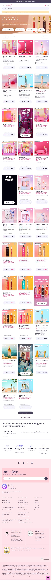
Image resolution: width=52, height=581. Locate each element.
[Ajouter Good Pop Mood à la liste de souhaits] (15, 109)
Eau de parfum (20, 29)
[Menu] (3, 5)
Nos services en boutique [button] (23, 516)
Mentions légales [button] (5, 514)
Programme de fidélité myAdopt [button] (25, 522)
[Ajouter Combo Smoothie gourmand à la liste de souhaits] (15, 244)
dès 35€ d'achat (31, 450)
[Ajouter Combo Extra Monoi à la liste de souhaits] (31, 277)
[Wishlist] (42, 5)
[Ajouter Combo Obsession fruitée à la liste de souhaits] (31, 310)
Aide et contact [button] (21, 507)
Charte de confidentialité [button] (7, 509)
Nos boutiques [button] (21, 500)
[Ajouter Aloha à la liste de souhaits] (47, 75)
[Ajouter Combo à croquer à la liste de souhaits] (15, 310)
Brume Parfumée (32, 29)
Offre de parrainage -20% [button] (23, 512)
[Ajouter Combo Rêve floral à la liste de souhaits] (31, 244)
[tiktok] (23, 463)
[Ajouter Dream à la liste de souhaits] (47, 41)
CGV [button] (3, 516)
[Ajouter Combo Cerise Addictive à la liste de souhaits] (15, 277)
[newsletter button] (46, 478)
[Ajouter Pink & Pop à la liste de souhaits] (31, 41)
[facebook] (28, 463)
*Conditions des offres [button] (23, 502)
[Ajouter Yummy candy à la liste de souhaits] (15, 75)
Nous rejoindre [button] (5, 522)
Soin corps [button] (36, 502)
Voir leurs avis (5, 492)
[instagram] (19, 463)
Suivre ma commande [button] (23, 505)
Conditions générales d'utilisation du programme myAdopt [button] (9, 520)
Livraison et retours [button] (22, 509)
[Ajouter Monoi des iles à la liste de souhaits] (31, 75)
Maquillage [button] (36, 507)
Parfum (9, 17)
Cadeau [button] (36, 509)
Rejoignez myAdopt (19, 452)
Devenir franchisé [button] (6, 502)
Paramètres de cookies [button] (7, 512)
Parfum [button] (36, 500)
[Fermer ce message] (48, 12)
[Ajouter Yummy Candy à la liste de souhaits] (47, 176)
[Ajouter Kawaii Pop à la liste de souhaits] (15, 41)
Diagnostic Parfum (8, 29)
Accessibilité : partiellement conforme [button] (24, 520)
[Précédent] (46, 29)
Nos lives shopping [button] (22, 514)
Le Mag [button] (3, 505)
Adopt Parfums (4, 17)
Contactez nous (7, 448)
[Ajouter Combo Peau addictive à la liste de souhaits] (47, 244)
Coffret (41, 29)
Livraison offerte (31, 448)
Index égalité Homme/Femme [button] (8, 507)
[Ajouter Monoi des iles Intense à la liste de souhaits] (15, 346)
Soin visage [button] (36, 505)
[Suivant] (48, 29)
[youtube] (32, 463)
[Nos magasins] (39, 5)
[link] (45, 5)
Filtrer (6, 36)
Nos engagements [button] (6, 500)
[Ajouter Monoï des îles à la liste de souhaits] (47, 346)
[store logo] (8, 5)
